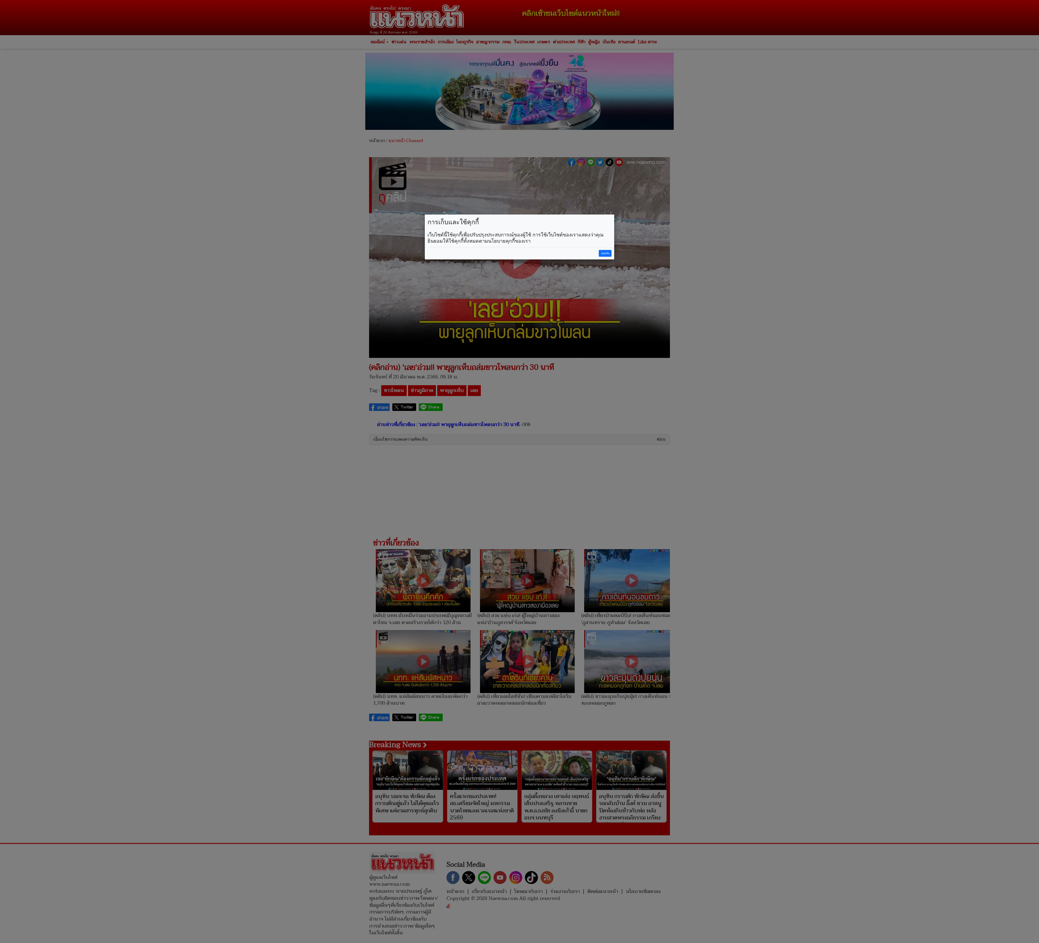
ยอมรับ (605, 253)
